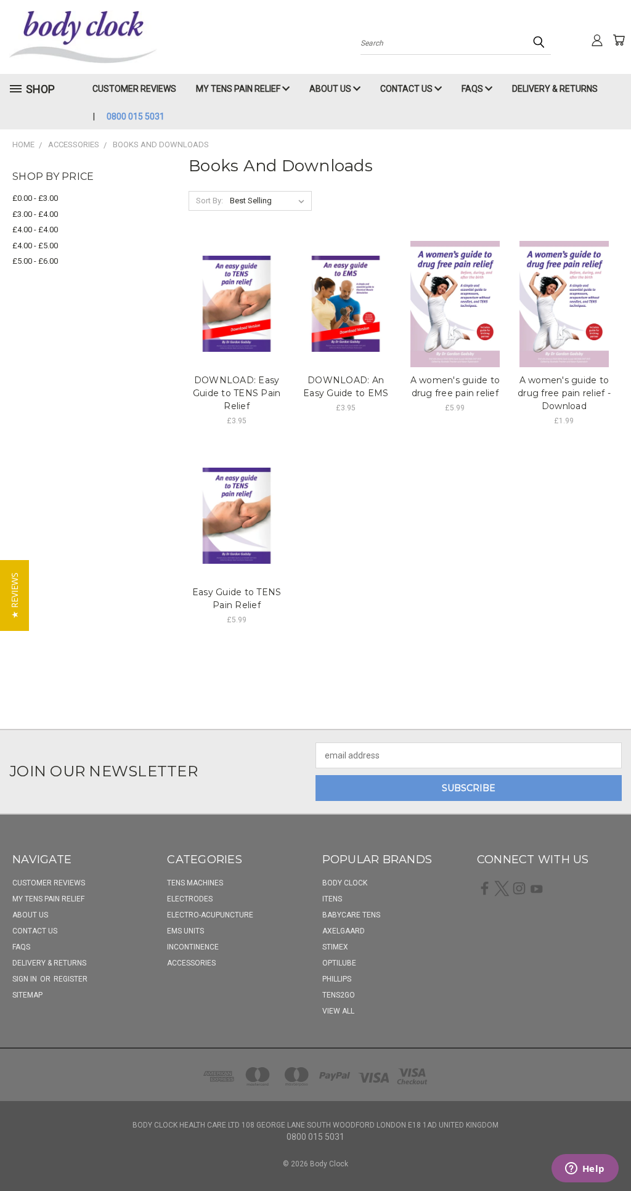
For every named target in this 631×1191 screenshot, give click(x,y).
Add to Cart (237, 302)
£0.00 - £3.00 (35, 198)
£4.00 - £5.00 (35, 245)
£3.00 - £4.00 (35, 214)
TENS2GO (338, 995)
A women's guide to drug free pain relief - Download (564, 393)
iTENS (332, 899)
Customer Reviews (134, 89)
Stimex (335, 947)
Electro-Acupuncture (210, 915)
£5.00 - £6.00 (35, 261)
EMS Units (185, 931)
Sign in (25, 979)
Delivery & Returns (555, 89)
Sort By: (209, 200)
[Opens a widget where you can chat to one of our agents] (585, 1169)
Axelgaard (343, 931)
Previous (612, 1152)
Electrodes (190, 899)
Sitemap (27, 995)
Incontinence (193, 947)
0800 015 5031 (136, 116)
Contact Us (407, 89)
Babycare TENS (351, 915)
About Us (331, 89)
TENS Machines (195, 883)
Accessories (191, 963)
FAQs (473, 89)
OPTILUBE (339, 963)
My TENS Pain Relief (239, 89)
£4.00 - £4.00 (35, 229)
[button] (14, 595)
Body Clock (344, 883)
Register (71, 979)
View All (338, 1011)
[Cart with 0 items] (619, 40)
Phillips (336, 979)
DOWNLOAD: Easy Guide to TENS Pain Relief (237, 393)
